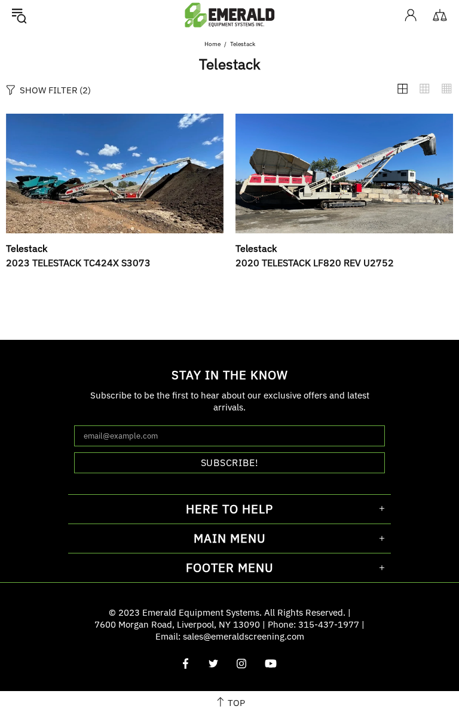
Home (212, 44)
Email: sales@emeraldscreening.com (229, 636)
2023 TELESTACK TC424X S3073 (78, 263)
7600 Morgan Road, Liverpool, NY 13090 (177, 624)
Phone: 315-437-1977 (313, 624)
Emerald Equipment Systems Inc (229, 14)
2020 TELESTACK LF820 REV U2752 (314, 263)
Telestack (26, 248)
